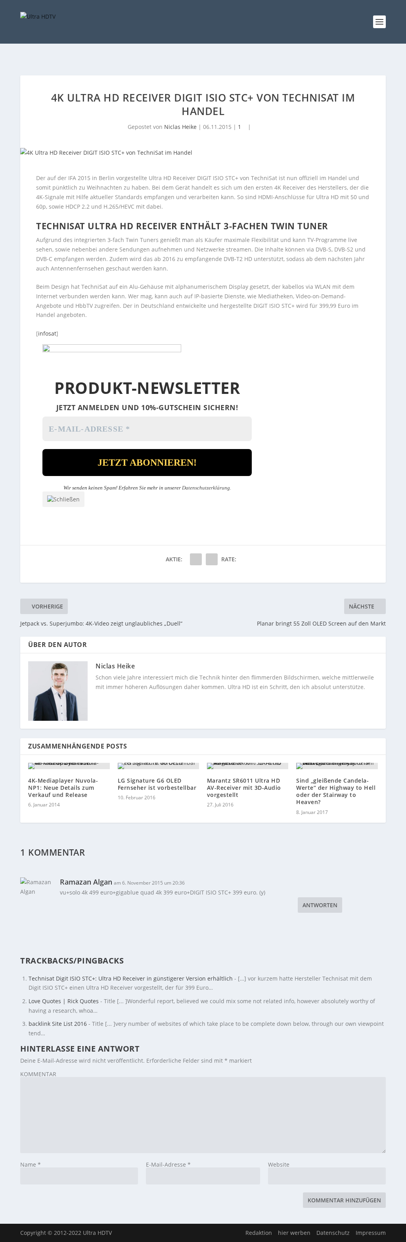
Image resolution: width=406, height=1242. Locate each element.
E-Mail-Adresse (168, 1164)
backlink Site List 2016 (58, 1023)
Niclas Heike (180, 127)
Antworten (320, 905)
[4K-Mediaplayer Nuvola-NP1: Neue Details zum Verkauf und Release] (68, 766)
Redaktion (258, 1232)
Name (30, 1164)
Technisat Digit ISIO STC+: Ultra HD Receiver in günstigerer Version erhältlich (131, 978)
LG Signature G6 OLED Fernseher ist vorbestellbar (157, 784)
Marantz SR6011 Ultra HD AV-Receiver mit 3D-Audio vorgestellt (244, 788)
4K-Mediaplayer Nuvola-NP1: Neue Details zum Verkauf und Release (63, 788)
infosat (47, 333)
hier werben (294, 1232)
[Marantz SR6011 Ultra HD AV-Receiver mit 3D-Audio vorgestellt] (247, 766)
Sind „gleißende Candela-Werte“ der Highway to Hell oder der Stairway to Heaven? (335, 791)
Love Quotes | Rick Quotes (64, 1001)
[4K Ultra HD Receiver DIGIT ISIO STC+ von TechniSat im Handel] (203, 152)
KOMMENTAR (38, 1074)
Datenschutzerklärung (206, 488)
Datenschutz (333, 1232)
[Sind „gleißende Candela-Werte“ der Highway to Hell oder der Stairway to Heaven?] (336, 766)
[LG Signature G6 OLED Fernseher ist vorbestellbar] (158, 766)
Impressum (371, 1232)
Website (278, 1164)
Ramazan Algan (86, 882)
